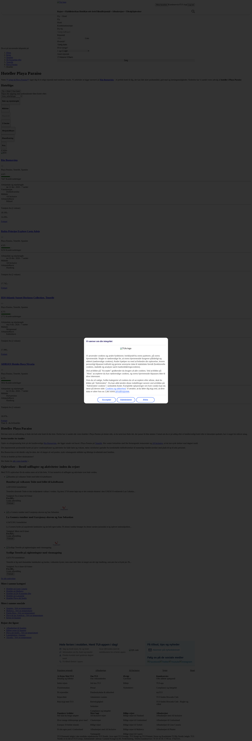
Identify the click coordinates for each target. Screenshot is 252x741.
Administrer (126, 400)
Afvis (145, 400)
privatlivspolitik (122, 391)
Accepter (106, 400)
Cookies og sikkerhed (116, 389)
